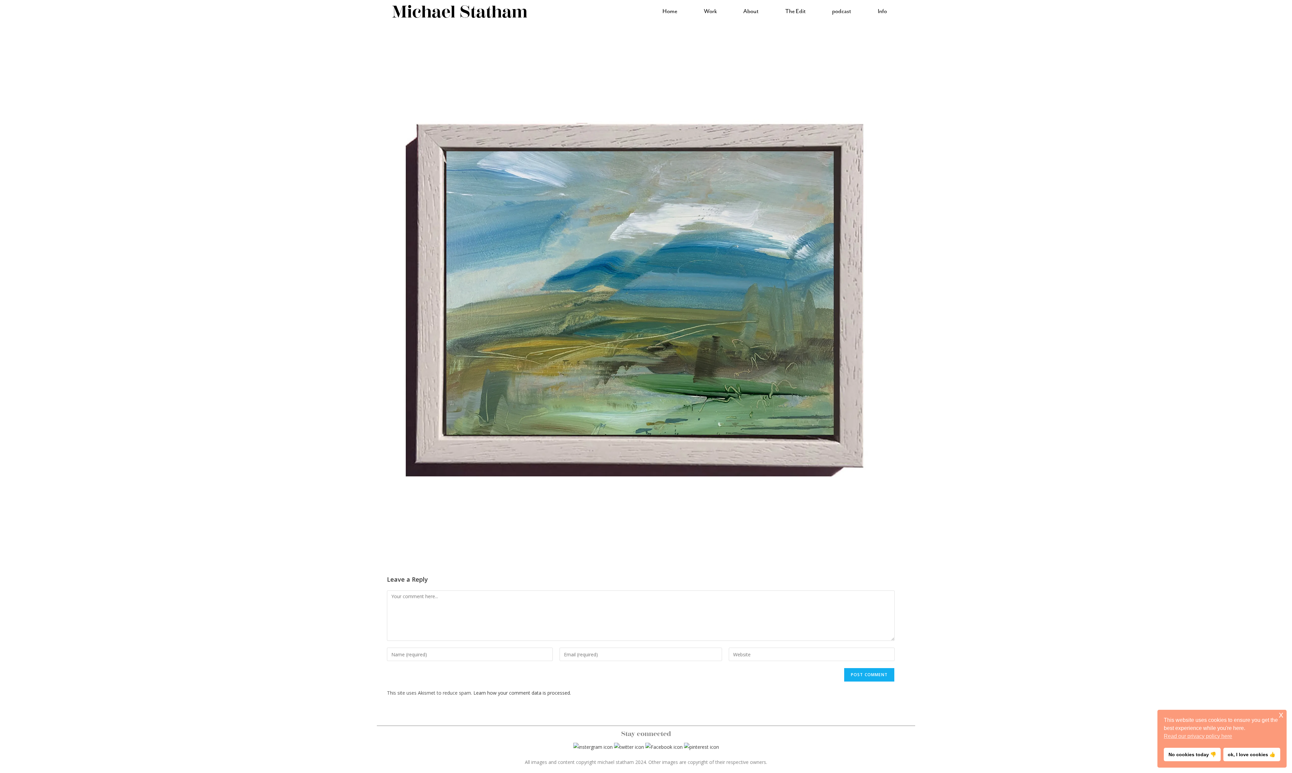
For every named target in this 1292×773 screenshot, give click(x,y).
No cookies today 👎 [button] (1192, 754)
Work (710, 11)
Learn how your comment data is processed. (522, 693)
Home (669, 11)
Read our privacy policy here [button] (1198, 736)
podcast (841, 11)
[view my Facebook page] (664, 746)
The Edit (795, 11)
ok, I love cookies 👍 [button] (1252, 754)
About (751, 11)
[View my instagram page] (593, 746)
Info (882, 11)
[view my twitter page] (629, 746)
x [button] (1281, 714)
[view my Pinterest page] (701, 746)
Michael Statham (460, 12)
